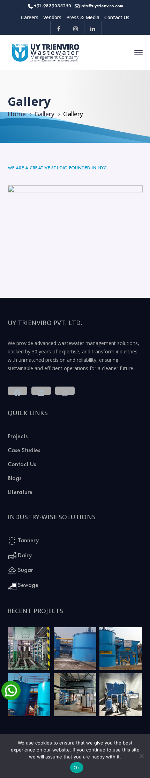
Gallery (44, 114)
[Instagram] (75, 28)
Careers (29, 17)
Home (17, 114)
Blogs (14, 478)
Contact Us (116, 17)
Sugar (24, 570)
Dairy (24, 555)
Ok (77, 767)
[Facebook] (58, 28)
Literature (20, 492)
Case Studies (24, 450)
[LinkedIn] (93, 28)
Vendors (52, 17)
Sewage (27, 585)
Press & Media (82, 17)
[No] (141, 756)
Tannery (27, 540)
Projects (18, 436)
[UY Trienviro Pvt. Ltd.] (46, 52)
